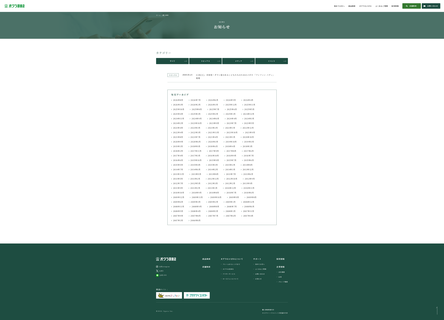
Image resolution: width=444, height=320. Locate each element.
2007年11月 (248, 211)
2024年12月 (248, 114)
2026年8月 (178, 100)
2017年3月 (195, 155)
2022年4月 (178, 132)
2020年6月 (196, 141)
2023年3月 (195, 127)
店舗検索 (413, 6)
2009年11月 (197, 197)
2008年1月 (231, 211)
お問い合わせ (432, 6)
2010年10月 (178, 192)
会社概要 (282, 272)
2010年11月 (248, 188)
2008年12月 (248, 202)
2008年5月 (178, 211)
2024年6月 (214, 118)
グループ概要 (283, 282)
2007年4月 (248, 215)
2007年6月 (231, 215)
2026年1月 (213, 104)
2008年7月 (232, 206)
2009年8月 (252, 197)
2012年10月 (231, 178)
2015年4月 (195, 165)
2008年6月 (249, 206)
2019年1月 (178, 146)
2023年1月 (230, 127)
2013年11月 (178, 174)
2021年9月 (250, 132)
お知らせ (258, 279)
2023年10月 (196, 123)
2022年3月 (196, 132)
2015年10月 (196, 160)
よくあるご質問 (381, 6)
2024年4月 (232, 118)
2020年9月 (178, 141)
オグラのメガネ (365, 6)
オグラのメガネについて (232, 259)
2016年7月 (249, 155)
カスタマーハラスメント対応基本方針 (275, 313)
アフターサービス (229, 274)
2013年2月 (195, 178)
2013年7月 (231, 174)
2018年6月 (213, 146)
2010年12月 (230, 188)
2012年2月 (230, 183)
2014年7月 (178, 169)
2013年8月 (214, 174)
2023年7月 (232, 123)
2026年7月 (196, 100)
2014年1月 (230, 169)
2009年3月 (196, 202)
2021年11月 (213, 132)
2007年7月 (213, 215)
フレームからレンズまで (231, 264)
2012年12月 (213, 178)
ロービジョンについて (231, 279)
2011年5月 (178, 188)
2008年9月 (197, 206)
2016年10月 (213, 155)
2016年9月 (231, 155)
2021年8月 (178, 137)
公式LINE (163, 275)
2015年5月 (178, 165)
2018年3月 (248, 146)
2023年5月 (249, 123)
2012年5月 (195, 183)
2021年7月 (195, 137)
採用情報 (395, 6)
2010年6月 (249, 192)
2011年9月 (248, 183)
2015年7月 (232, 160)
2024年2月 (178, 123)
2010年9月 (197, 192)
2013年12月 (248, 169)
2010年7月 (232, 192)
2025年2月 (213, 114)
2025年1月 (231, 114)
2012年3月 (213, 183)
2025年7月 (214, 109)
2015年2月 (230, 165)
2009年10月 (216, 197)
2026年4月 (248, 100)
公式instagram (164, 266)
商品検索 (352, 6)
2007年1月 (178, 220)
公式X (161, 271)
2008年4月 (196, 211)
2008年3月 (213, 211)
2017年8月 (231, 151)
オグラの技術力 (228, 269)
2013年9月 (196, 174)
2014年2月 (213, 169)
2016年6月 (178, 160)
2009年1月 (231, 202)
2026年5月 (231, 100)
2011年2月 (195, 188)
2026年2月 (195, 104)
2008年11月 (178, 206)
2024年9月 (197, 118)
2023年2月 (213, 127)
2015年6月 (249, 160)
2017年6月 (249, 151)
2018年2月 (178, 151)
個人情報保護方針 (268, 310)
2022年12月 (248, 127)
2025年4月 (178, 114)
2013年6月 (248, 174)
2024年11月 (178, 118)
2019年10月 (231, 141)
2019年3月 (249, 141)
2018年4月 (230, 146)
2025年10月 (178, 109)
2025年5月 (249, 109)
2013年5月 (178, 178)
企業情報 (280, 266)
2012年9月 (250, 178)
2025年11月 (249, 104)
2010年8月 (214, 192)
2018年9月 (195, 146)
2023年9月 (214, 123)
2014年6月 (195, 169)
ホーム (158, 15)
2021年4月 (213, 137)
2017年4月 (178, 155)
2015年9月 (214, 160)
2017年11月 (196, 151)
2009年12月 (178, 197)
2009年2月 (213, 202)
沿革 (280, 277)
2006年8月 (195, 220)
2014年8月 (248, 165)
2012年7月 (178, 183)
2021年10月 (232, 132)
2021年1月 (230, 137)
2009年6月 (178, 202)
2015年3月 (213, 165)
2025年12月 (231, 104)
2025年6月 (232, 109)
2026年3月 (178, 104)
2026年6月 (213, 100)
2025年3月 (196, 114)
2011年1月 (212, 188)
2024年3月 (249, 118)
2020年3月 (213, 141)
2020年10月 (248, 137)
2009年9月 (234, 197)
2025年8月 (197, 109)
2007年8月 (196, 215)
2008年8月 (214, 206)
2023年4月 (178, 127)
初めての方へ (339, 6)
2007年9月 (178, 215)
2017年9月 (214, 151)
